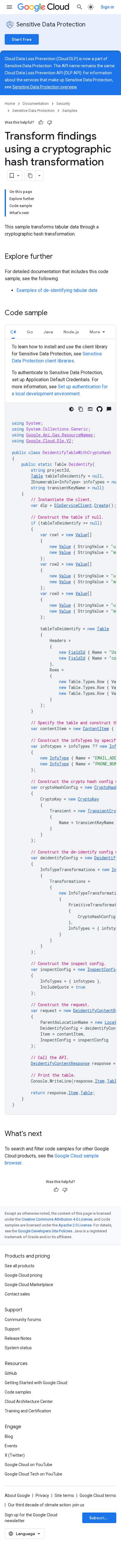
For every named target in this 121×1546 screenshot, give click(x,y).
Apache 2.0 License (75, 1225)
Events (11, 1446)
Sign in (107, 7)
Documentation (36, 103)
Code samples (18, 1392)
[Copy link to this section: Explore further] (59, 257)
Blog (9, 1436)
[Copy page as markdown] (30, 176)
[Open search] (79, 7)
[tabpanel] (60, 729)
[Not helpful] (49, 122)
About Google (17, 1495)
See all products (19, 1265)
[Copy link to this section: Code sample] (53, 313)
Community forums (23, 1319)
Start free (22, 39)
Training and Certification (28, 1411)
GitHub (11, 1373)
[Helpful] (40, 122)
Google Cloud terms (98, 1495)
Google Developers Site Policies (45, 1231)
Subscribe (99, 1517)
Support (12, 1329)
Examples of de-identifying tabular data (56, 290)
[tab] (13, 332)
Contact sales (17, 1294)
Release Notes (18, 1338)
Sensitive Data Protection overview (44, 87)
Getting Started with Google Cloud (36, 1382)
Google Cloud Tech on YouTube (33, 1474)
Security (63, 103)
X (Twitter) (15, 1455)
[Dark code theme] (71, 409)
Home (10, 103)
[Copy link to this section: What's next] (48, 1134)
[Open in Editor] (90, 409)
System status (18, 1347)
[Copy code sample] (80, 409)
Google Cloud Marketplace (29, 1284)
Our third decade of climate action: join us (46, 1505)
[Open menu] (9, 7)
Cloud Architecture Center (29, 1401)
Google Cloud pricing (23, 1275)
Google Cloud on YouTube (28, 1464)
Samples (69, 110)
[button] (13, 332)
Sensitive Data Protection (50, 24)
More (95, 332)
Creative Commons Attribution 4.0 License (56, 1219)
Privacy (42, 1495)
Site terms (64, 1495)
